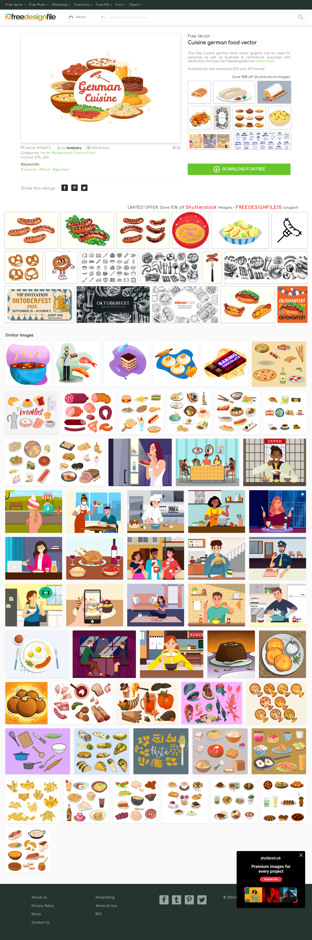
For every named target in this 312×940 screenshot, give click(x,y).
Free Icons (82, 4)
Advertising (105, 897)
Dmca (36, 914)
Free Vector (14, 4)
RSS (98, 914)
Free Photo (37, 4)
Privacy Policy (43, 906)
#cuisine (28, 169)
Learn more (265, 61)
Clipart (134, 4)
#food (44, 169)
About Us (39, 897)
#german (61, 169)
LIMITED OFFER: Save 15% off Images (180, 208)
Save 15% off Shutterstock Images (261, 77)
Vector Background (56, 153)
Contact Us (41, 922)
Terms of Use (106, 906)
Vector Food (85, 153)
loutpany (74, 148)
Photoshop (60, 4)
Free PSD (102, 4)
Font (119, 4)
